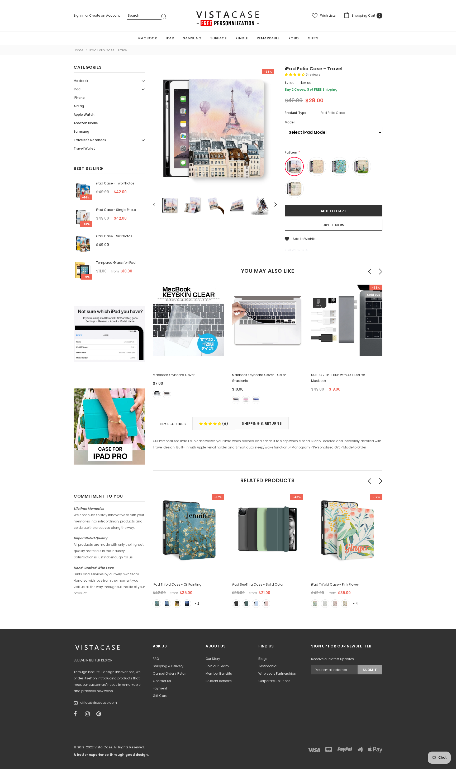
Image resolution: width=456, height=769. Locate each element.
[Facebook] (78, 714)
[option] (215, 129)
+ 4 (355, 603)
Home (78, 50)
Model (289, 122)
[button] (295, 74)
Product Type (295, 112)
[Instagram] (89, 714)
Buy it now (333, 225)
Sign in (79, 15)
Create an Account (104, 15)
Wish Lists (328, 15)
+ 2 (196, 603)
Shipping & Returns (262, 423)
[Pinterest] (100, 714)
